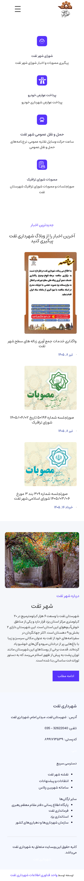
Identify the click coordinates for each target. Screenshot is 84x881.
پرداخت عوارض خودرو (42, 95)
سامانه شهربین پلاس (54, 787)
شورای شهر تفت (42, 56)
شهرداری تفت (65, 706)
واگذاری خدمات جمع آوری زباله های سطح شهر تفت (42, 344)
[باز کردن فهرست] (18, 9)
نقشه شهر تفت (58, 774)
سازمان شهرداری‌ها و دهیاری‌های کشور (42, 822)
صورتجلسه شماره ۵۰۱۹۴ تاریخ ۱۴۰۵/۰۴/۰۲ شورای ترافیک (42, 420)
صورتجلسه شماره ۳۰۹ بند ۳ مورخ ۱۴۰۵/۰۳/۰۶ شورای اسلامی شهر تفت (42, 496)
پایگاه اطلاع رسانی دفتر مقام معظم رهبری (40, 805)
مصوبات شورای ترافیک (42, 179)
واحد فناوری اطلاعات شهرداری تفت (33, 875)
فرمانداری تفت (59, 810)
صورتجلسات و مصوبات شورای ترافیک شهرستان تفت (42, 189)
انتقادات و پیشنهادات (54, 781)
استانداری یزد (59, 816)
